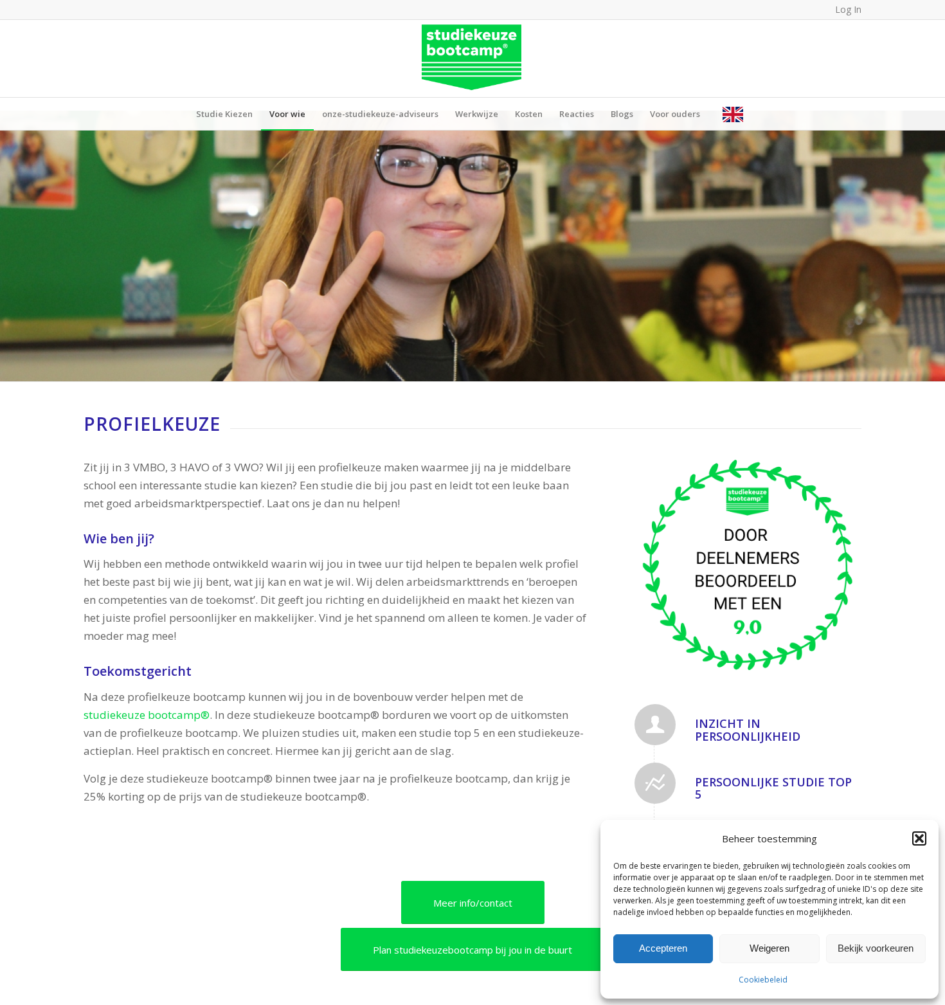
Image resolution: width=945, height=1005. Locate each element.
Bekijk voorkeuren (876, 948)
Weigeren (769, 948)
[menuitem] (224, 114)
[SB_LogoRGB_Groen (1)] (472, 58)
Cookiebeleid (763, 979)
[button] (919, 838)
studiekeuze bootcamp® (147, 714)
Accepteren (663, 948)
